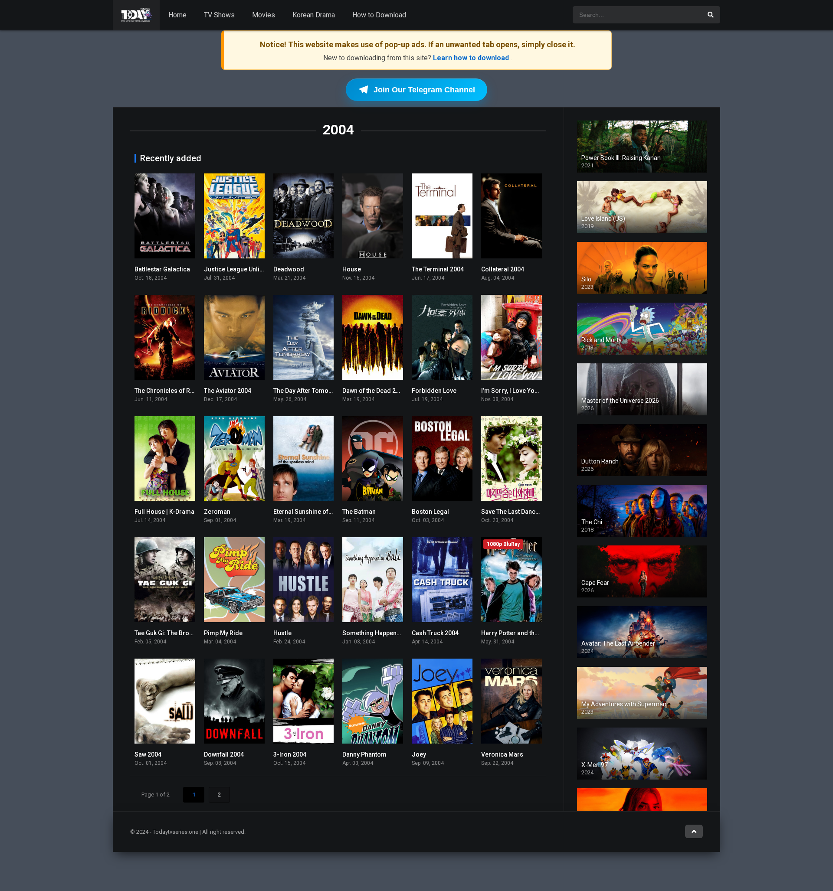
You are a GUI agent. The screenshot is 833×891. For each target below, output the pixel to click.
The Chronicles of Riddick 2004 (178, 390)
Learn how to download (472, 58)
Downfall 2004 (224, 754)
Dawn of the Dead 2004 (374, 390)
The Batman (359, 511)
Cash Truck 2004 (435, 633)
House (351, 269)
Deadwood (288, 269)
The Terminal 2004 (438, 269)
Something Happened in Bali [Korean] (395, 633)
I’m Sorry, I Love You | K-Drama (524, 390)
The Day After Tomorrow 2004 (315, 390)
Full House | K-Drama (164, 511)
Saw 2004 (147, 754)
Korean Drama (313, 15)
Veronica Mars (502, 754)
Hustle (282, 633)
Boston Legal (430, 511)
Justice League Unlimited (240, 269)
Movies (263, 15)
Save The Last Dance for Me (520, 511)
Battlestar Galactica (162, 269)
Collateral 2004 (502, 269)
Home (177, 15)
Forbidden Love (434, 390)
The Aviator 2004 (227, 390)
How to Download (379, 15)
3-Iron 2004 (289, 754)
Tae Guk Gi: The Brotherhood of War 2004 (192, 633)
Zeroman (217, 511)
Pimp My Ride (223, 633)
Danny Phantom (364, 754)
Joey (419, 754)
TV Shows (219, 15)
